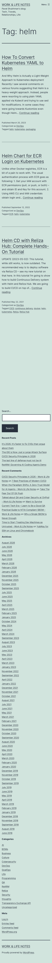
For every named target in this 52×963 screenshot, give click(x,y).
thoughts (6, 899)
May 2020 (7, 750)
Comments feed (10, 927)
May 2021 (7, 712)
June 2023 (7, 650)
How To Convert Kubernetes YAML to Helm (23, 62)
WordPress (28, 952)
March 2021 (8, 717)
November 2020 (10, 729)
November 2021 (10, 692)
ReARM (5, 886)
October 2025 (9, 584)
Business (6, 853)
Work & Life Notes (16, 4)
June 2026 (7, 551)
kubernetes (20, 129)
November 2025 (10, 580)
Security (6, 894)
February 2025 (9, 613)
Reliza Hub (24, 312)
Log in (5, 919)
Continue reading (29, 112)
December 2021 (10, 688)
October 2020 (9, 733)
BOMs (5, 849)
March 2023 (8, 663)
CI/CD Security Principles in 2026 (19, 456)
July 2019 (6, 787)
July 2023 (7, 646)
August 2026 (8, 542)
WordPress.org (9, 931)
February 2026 (9, 567)
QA (3, 882)
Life (4, 874)
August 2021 (8, 700)
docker (37, 308)
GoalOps (6, 870)
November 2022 (10, 671)
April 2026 (7, 559)
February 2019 (9, 808)
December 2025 (10, 576)
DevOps (20, 126)
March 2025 (8, 609)
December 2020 (10, 725)
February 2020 (9, 762)
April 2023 (7, 659)
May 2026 (7, 555)
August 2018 (8, 829)
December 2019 (10, 771)
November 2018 (10, 820)
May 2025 (7, 600)
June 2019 (7, 791)
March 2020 (8, 758)
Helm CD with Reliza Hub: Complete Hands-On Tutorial (25, 246)
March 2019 (8, 804)
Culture (5, 857)
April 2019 (7, 799)
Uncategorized (9, 907)
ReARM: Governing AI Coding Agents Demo (24, 464)
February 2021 (9, 721)
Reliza (16, 312)
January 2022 (9, 683)
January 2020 (9, 766)
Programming (9, 878)
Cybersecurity (9, 861)
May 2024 (7, 625)
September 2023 (10, 638)
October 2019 (9, 779)
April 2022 (7, 679)
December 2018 (10, 816)
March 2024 (8, 634)
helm (11, 129)
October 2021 (9, 696)
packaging (31, 129)
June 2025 (7, 596)
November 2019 (10, 775)
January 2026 (9, 571)
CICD (11, 308)
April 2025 (7, 605)
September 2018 (10, 824)
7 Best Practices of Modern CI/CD (29, 481)
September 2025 (10, 588)
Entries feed (8, 923)
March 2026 (8, 563)
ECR (11, 214)
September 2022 (10, 675)
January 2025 (9, 617)
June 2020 (7, 746)
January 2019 (9, 812)
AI (3, 845)
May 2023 (7, 654)
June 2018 (7, 833)
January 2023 (9, 667)
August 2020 (8, 742)
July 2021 (6, 704)
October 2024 (9, 621)
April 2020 (7, 754)
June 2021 (7, 708)
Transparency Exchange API (16, 903)
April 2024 (7, 630)
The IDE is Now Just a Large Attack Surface (24, 452)
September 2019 (10, 783)
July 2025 (7, 592)
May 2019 (7, 795)
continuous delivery (24, 308)
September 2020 (10, 737)
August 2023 (8, 642)
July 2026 (7, 547)
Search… (6, 411)
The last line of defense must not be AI (21, 460)
